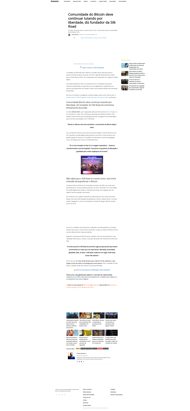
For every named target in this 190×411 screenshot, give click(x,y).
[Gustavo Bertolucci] (69, 34)
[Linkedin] (79, 361)
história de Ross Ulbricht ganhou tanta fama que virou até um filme (87, 97)
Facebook (113, 285)
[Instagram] (59, 395)
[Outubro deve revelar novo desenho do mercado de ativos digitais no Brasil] (111, 315)
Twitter (68, 287)
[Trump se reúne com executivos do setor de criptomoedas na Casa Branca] (124, 81)
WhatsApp (87, 285)
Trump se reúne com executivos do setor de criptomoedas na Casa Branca (136, 81)
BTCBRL (83, 348)
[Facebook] (77, 361)
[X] (83, 361)
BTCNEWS (88, 348)
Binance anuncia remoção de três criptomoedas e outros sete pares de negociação (85, 341)
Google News (89, 287)
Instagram (74, 287)
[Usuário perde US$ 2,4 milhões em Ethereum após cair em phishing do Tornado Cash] (98, 333)
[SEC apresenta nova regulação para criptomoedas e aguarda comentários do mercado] (124, 87)
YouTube (81, 287)
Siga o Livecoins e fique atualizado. (93, 68)
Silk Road (105, 348)
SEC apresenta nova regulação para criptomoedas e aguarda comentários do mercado (136, 87)
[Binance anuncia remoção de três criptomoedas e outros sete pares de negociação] (85, 333)
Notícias (100, 348)
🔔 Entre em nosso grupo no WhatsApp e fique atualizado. (92, 270)
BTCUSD (95, 348)
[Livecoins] (55, 1)
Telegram (95, 285)
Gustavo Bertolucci (75, 34)
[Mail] (81, 361)
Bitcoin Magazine (111, 112)
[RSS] (62, 395)
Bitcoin (78, 348)
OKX (78, 277)
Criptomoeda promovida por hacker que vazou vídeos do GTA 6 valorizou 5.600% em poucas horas (72, 324)
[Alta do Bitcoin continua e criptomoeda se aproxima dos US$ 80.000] (98, 315)
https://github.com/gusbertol (82, 355)
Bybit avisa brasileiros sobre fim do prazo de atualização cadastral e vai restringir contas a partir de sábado (72, 341)
